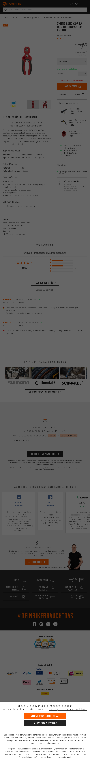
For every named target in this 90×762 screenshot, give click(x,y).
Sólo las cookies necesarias (44, 723)
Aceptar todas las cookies (43, 716)
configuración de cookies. (68, 709)
